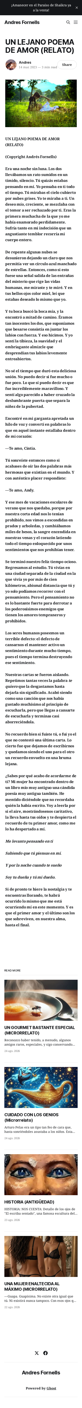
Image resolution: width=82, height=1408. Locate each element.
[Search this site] (68, 22)
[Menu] (75, 22)
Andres (25, 62)
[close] (76, 7)
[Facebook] (45, 1353)
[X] (37, 1353)
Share (67, 64)
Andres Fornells (22, 22)
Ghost (51, 1388)
